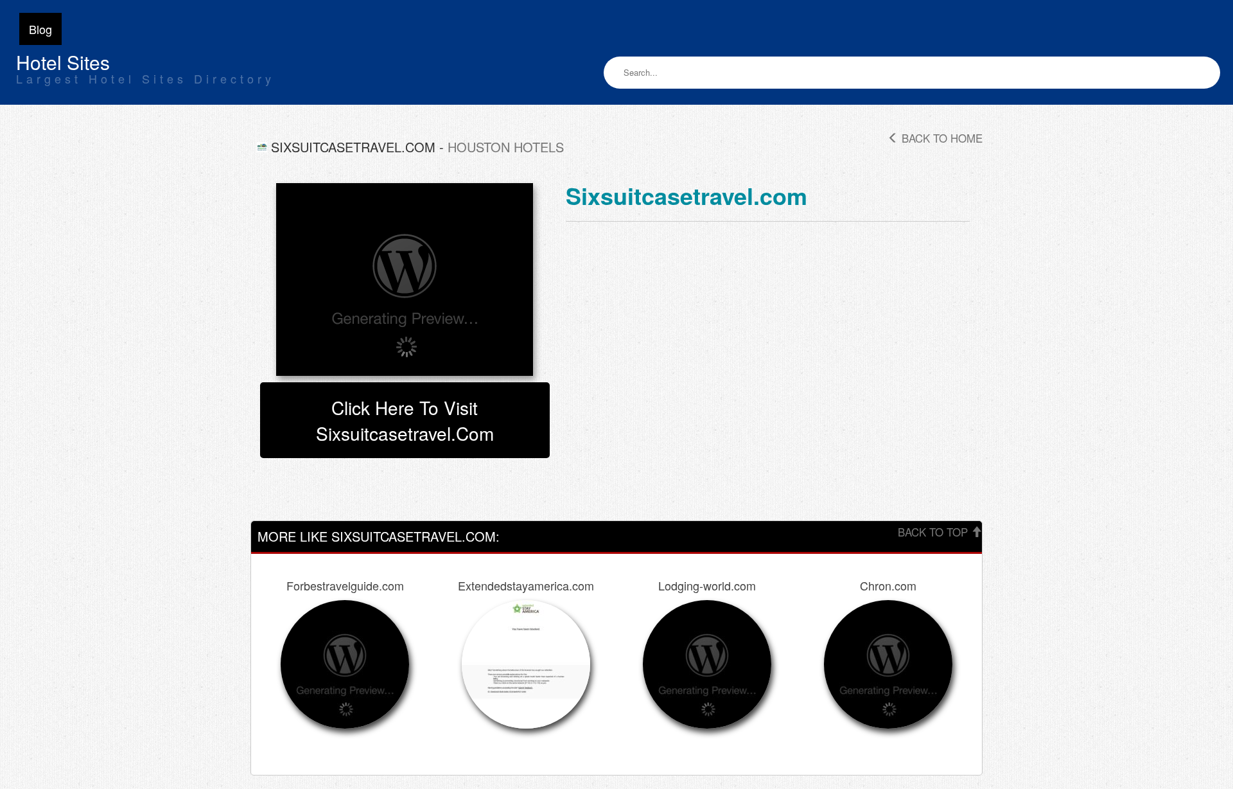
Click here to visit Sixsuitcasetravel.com (405, 420)
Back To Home (940, 138)
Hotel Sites (63, 62)
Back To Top (934, 532)
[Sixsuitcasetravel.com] (405, 279)
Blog (40, 29)
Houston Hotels (506, 146)
